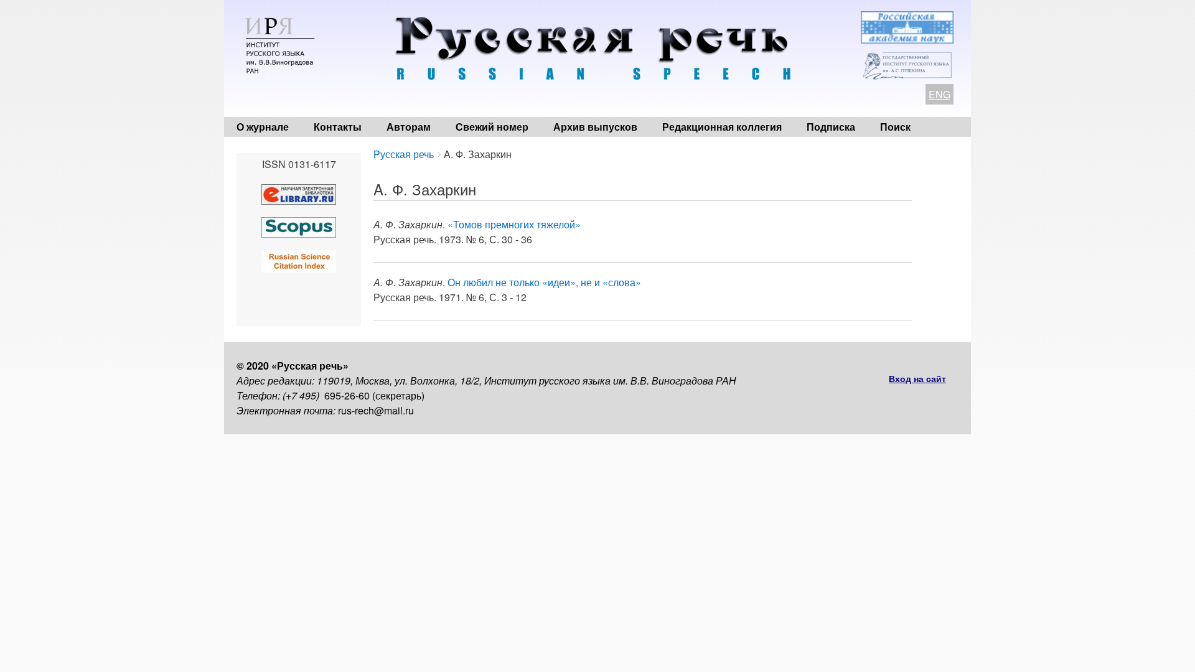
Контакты (338, 126)
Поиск (895, 126)
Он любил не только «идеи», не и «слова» (544, 282)
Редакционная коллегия (722, 126)
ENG (939, 94)
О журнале (263, 126)
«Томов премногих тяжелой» (514, 224)
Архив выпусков (595, 126)
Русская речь (403, 154)
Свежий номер (492, 126)
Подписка (831, 126)
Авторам (409, 126)
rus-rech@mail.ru (376, 410)
